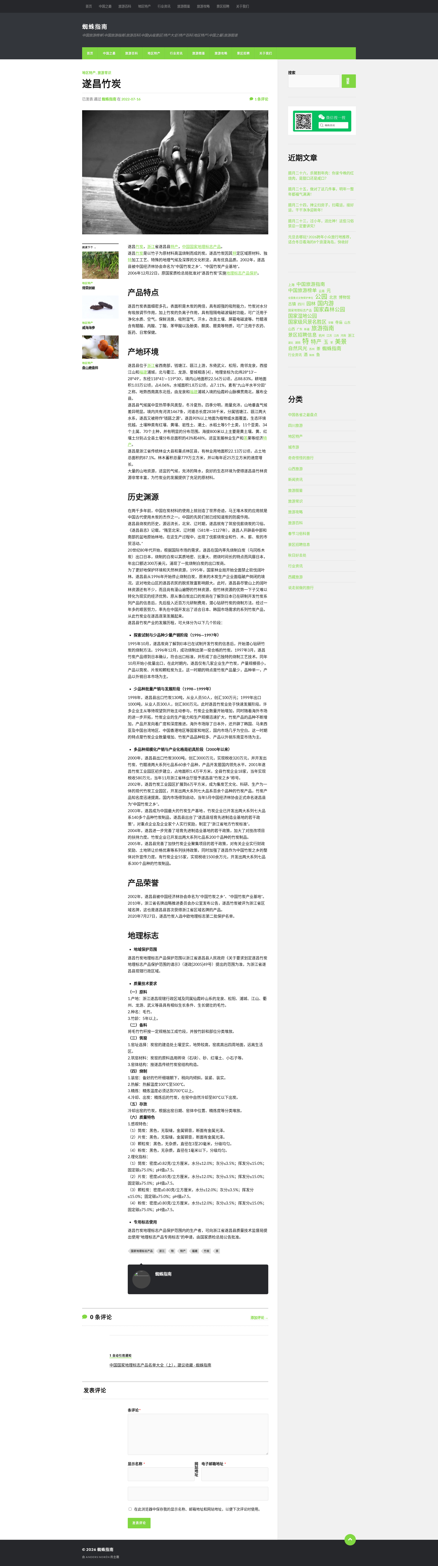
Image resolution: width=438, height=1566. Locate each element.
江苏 (329, 335)
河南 (343, 335)
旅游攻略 (203, 6)
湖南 (297, 342)
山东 (347, 322)
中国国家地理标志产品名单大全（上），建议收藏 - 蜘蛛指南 (160, 1365)
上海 (291, 285)
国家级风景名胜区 (307, 322)
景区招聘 (222, 6)
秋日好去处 (297, 555)
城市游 (293, 447)
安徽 (330, 322)
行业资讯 (164, 6)
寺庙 (338, 322)
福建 (143, 372)
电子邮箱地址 (213, 1464)
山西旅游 (295, 468)
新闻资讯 (295, 479)
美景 (341, 341)
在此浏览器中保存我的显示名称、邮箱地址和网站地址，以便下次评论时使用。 (198, 1509)
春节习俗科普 (299, 533)
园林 (310, 303)
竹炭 (139, 246)
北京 (333, 297)
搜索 (291, 72)
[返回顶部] (350, 1539)
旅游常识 (104, 73)
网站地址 (196, 1469)
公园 (321, 296)
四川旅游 (295, 425)
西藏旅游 (295, 577)
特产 (174, 246)
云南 (322, 291)
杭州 (322, 335)
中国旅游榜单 (302, 290)
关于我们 (242, 6)
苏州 (312, 349)
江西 (336, 335)
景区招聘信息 (302, 335)
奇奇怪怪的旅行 (301, 458)
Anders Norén (98, 1557)
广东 (299, 329)
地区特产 (144, 6)
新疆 (307, 329)
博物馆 (344, 297)
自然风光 (297, 348)
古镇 (292, 303)
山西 (291, 329)
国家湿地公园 (302, 316)
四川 (301, 304)
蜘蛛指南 (95, 26)
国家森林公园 (329, 309)
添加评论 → (259, 1317)
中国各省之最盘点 (302, 414)
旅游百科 (124, 6)
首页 (89, 6)
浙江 (151, 246)
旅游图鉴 (183, 6)
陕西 (311, 355)
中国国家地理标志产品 (201, 246)
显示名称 (136, 1464)
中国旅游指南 (310, 284)
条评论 (134, 1410)
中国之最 (105, 6)
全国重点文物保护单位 (300, 297)
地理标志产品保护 (241, 273)
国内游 (325, 303)
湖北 (290, 342)
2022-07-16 (131, 99)
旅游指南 (322, 328)
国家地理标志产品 (142, 1250)
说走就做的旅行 (301, 587)
